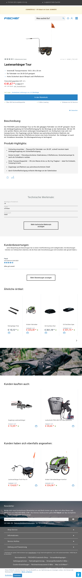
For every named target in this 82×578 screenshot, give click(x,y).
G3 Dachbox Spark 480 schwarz (68, 324)
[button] (78, 574)
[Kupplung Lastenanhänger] (36, 426)
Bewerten (74, 110)
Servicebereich (20, 557)
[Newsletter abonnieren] (73, 519)
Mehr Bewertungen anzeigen (41, 278)
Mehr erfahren (27, 572)
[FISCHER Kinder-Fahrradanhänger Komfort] (31, 310)
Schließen (9, 575)
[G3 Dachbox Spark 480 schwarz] (68, 310)
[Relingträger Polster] (9, 332)
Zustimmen (17, 575)
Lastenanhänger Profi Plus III (17, 479)
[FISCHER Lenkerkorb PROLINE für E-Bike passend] (59, 405)
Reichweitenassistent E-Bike (42, 565)
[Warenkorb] (68, 18)
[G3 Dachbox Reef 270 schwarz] (50, 311)
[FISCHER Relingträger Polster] (13, 311)
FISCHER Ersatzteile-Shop (38, 557)
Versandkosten (32, 552)
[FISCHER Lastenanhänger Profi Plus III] (22, 465)
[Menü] (76, 18)
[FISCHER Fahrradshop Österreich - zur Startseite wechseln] (12, 18)
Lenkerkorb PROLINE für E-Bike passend (58, 420)
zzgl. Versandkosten (20, 86)
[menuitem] (76, 18)
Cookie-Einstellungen (21, 565)
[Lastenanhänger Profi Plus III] (36, 485)
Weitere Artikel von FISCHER (13, 177)
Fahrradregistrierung (36, 561)
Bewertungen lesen (21, 59)
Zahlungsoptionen (20, 561)
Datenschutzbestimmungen (24, 523)
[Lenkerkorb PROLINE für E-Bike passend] (73, 426)
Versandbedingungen (58, 557)
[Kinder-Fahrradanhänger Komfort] (27, 332)
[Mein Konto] (72, 18)
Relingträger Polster (13, 326)
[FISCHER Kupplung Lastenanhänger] (22, 405)
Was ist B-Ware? (61, 565)
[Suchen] (63, 18)
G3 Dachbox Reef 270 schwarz (50, 326)
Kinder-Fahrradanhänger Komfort (31, 324)
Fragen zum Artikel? (8, 177)
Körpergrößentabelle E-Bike (57, 561)
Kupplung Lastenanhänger (16, 420)
